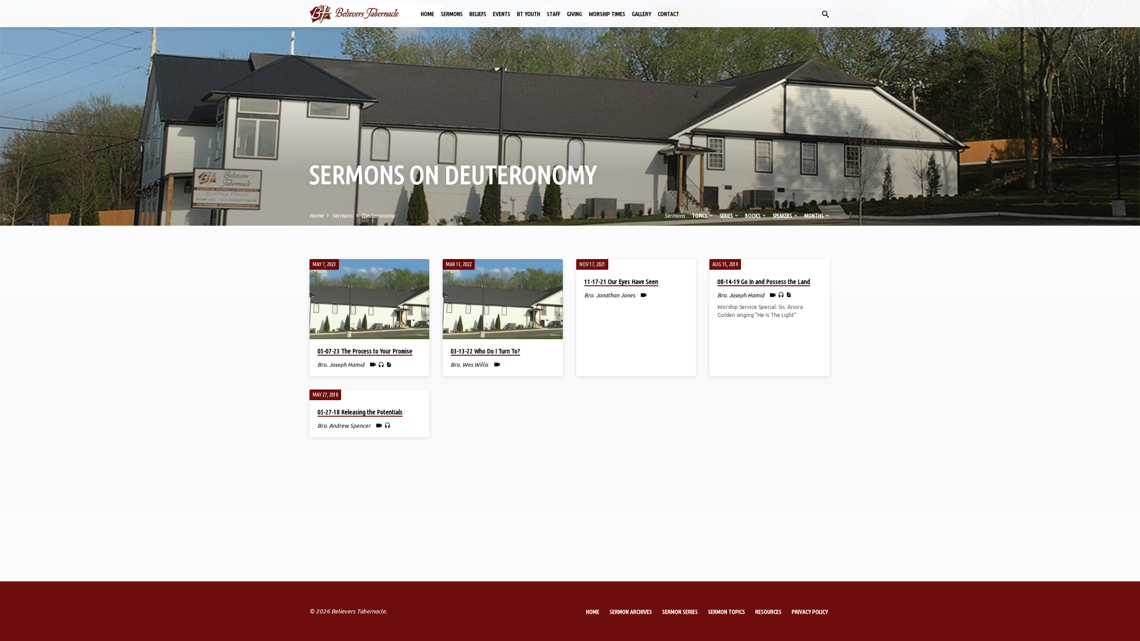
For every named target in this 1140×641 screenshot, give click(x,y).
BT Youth (528, 13)
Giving (574, 13)
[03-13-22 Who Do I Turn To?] (502, 299)
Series (726, 215)
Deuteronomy (378, 215)
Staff (553, 13)
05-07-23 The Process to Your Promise (365, 351)
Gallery (641, 13)
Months (814, 215)
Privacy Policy (810, 611)
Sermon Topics (726, 611)
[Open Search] (826, 14)
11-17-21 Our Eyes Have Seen (621, 281)
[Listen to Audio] (381, 365)
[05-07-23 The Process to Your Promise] (369, 299)
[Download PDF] (388, 364)
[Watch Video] (373, 364)
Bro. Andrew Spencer (344, 425)
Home (427, 13)
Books (753, 215)
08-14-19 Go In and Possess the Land (763, 281)
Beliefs (477, 13)
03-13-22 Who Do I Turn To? (485, 351)
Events (501, 13)
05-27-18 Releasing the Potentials (360, 412)
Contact (668, 13)
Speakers (783, 215)
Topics (700, 215)
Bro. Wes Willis (469, 364)
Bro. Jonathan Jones (609, 295)
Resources (768, 611)
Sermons (452, 13)
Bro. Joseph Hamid (341, 364)
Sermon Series (680, 611)
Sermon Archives (631, 611)
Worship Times (607, 13)
